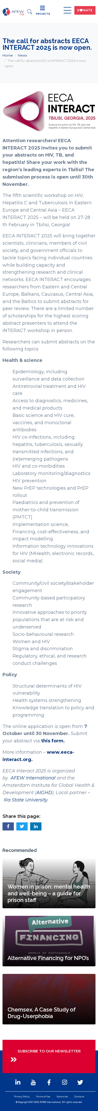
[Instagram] (65, 1082)
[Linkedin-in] (18, 1082)
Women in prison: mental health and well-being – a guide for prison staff (49, 893)
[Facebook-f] (49, 1082)
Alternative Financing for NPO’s (48, 958)
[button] (8, 826)
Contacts (79, 1096)
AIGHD (44, 792)
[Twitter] (80, 1082)
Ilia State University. (26, 800)
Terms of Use (43, 1096)
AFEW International (33, 778)
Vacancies (62, 1096)
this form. (53, 741)
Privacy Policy (22, 1096)
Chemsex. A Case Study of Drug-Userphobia (42, 1012)
